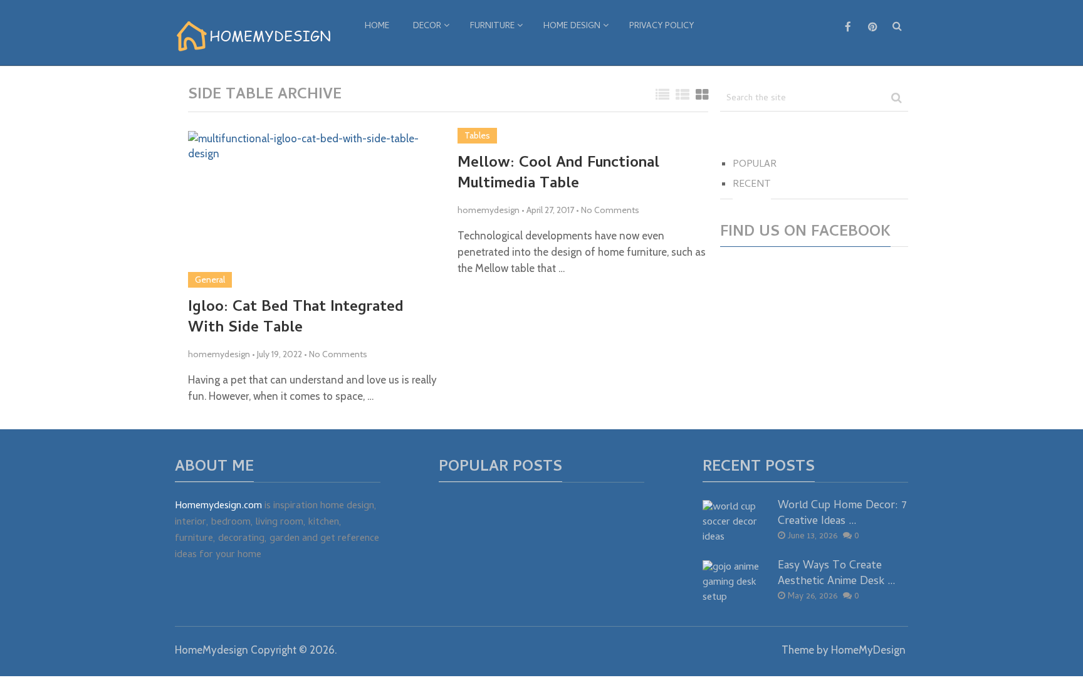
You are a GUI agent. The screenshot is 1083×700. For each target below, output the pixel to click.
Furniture (492, 26)
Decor (427, 26)
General (210, 279)
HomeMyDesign (868, 650)
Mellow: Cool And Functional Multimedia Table (558, 175)
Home (377, 26)
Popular (755, 165)
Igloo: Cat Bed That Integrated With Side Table (296, 319)
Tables (477, 135)
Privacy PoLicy (661, 26)
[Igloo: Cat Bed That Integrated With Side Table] (313, 209)
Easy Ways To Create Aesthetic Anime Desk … (837, 574)
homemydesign (219, 354)
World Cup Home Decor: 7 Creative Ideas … (842, 514)
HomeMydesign (211, 650)
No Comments (338, 354)
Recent (752, 185)
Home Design (571, 26)
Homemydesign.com (218, 506)
